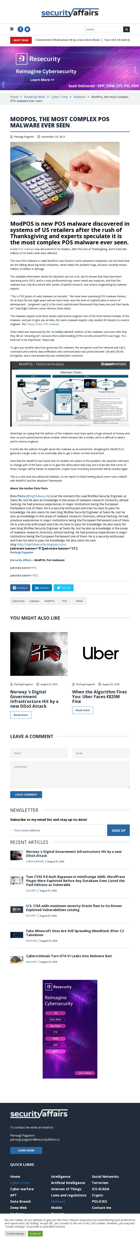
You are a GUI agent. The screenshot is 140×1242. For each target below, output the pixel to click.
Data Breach (20, 1201)
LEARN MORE (26, 1150)
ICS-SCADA (100, 1189)
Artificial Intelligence (68, 1182)
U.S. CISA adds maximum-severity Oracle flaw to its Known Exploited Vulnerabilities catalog (74, 908)
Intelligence (60, 1176)
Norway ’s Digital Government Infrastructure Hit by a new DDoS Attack (49, 40)
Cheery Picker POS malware (42, 324)
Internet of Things (66, 1189)
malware (34, 601)
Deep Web (18, 1207)
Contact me (101, 1207)
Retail (79, 601)
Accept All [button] (35, 1233)
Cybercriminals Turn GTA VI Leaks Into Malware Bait (69, 956)
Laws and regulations (68, 1195)
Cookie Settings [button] (15, 1233)
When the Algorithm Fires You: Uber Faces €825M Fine (99, 696)
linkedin (44, 587)
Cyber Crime (59, 97)
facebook (22, 587)
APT (13, 1195)
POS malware (26, 249)
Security (31, 890)
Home (14, 97)
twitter (66, 587)
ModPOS (49, 601)
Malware (79, 97)
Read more (21, 715)
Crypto (97, 1195)
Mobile (56, 1207)
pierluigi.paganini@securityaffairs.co (35, 1139)
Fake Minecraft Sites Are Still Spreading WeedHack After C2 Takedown (75, 933)
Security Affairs (21, 560)
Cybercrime (18, 601)
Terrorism (100, 1182)
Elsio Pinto (17, 496)
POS (64, 601)
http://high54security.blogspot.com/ (41, 544)
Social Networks (105, 1176)
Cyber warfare (35, 861)
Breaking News (34, 97)
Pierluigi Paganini (24, 136)
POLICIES (99, 1201)
